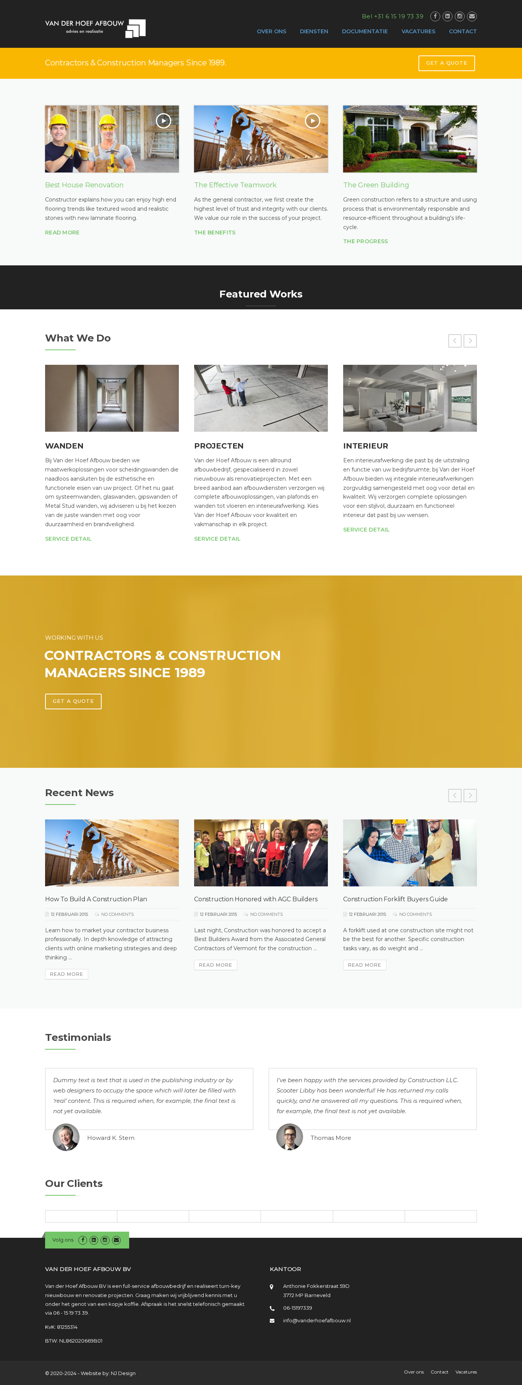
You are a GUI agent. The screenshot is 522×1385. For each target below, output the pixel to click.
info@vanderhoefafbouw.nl (317, 1320)
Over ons (414, 1372)
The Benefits (215, 232)
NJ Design (123, 1373)
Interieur (365, 445)
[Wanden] (112, 398)
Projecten (219, 445)
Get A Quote (73, 701)
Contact (440, 1372)
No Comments (117, 914)
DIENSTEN (314, 31)
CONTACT (463, 31)
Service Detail (68, 538)
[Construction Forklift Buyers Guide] (410, 852)
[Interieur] (410, 398)
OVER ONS (271, 31)
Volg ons (62, 1240)
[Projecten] (261, 398)
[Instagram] (460, 16)
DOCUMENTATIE (365, 31)
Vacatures (466, 1372)
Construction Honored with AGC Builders (255, 899)
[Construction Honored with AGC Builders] (261, 852)
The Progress (365, 241)
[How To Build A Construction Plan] (112, 852)
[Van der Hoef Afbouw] (95, 28)
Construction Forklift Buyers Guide (395, 899)
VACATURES (418, 31)
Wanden (64, 445)
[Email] (472, 16)
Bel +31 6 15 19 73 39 (393, 16)
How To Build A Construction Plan (96, 899)
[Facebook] (435, 16)
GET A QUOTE (446, 63)
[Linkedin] (447, 16)
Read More (62, 232)
